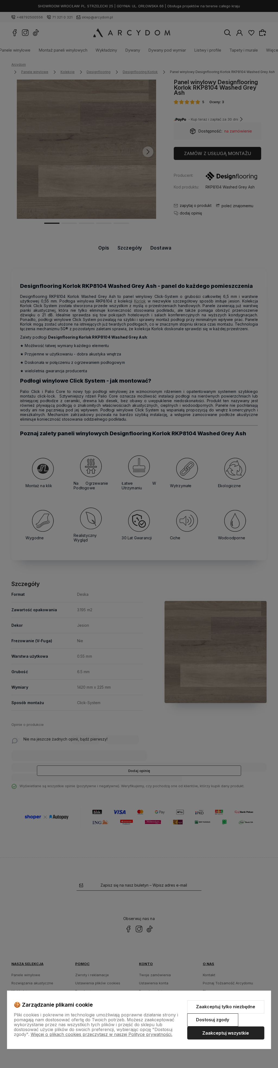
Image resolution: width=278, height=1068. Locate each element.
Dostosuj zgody (212, 1019)
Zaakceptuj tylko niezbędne (225, 1006)
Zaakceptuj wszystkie (225, 1033)
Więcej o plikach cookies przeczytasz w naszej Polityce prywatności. (101, 1034)
